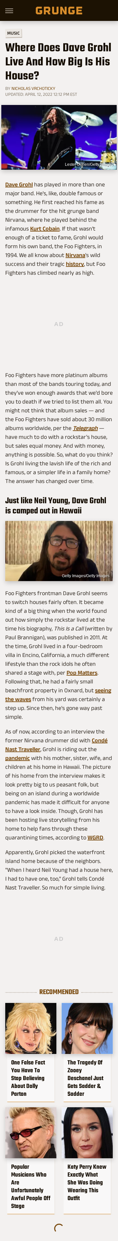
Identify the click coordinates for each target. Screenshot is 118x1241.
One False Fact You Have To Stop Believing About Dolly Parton (28, 1078)
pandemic (17, 758)
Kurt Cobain (45, 228)
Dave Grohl (19, 184)
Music (13, 33)
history (75, 264)
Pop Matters (82, 672)
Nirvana (75, 255)
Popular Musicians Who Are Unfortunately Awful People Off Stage (30, 1186)
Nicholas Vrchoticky (33, 88)
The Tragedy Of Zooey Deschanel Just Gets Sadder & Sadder (85, 1078)
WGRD (95, 837)
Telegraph (85, 428)
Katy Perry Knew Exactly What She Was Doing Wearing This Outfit (87, 1182)
